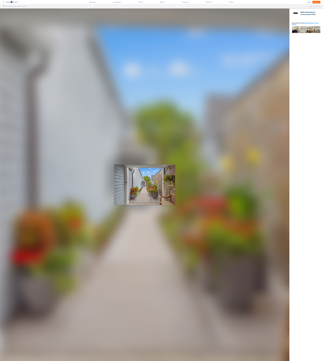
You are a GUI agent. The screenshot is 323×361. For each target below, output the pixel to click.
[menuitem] (92, 2)
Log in (309, 2)
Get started (316, 2)
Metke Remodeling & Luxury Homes (305, 23)
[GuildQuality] (12, 2)
